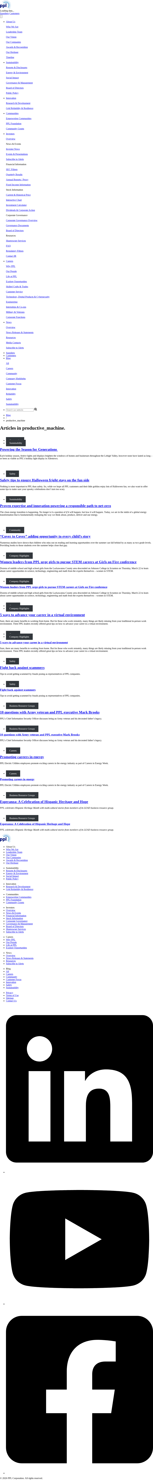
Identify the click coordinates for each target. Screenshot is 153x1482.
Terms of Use (12, 995)
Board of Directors (15, 88)
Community (11, 373)
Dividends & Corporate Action (20, 210)
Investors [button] (10, 133)
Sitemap (10, 998)
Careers (9, 368)
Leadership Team (14, 32)
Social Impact (12, 77)
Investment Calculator (16, 205)
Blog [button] (8, 358)
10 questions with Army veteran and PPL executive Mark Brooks (50, 712)
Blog (8, 415)
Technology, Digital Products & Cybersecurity (28, 297)
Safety (9, 399)
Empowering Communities (18, 118)
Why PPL (10, 266)
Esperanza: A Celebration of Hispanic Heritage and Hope (44, 802)
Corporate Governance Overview (22, 220)
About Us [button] (10, 21)
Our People (11, 271)
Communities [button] (12, 113)
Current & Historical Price (18, 195)
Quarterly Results (14, 174)
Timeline (10, 57)
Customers (14, 13)
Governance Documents (17, 225)
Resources (11, 337)
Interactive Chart (14, 200)
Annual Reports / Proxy (17, 179)
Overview (10, 139)
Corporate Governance (16, 921)
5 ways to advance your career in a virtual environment (42, 615)
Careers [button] (9, 261)
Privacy (9, 992)
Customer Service (14, 291)
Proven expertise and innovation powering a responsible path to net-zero (55, 506)
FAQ (8, 246)
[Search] (35, 409)
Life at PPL (11, 276)
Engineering (11, 302)
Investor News (13, 149)
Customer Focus (13, 383)
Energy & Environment (17, 72)
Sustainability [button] (12, 62)
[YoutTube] (79, 1304)
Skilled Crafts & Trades (17, 286)
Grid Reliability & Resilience (19, 108)
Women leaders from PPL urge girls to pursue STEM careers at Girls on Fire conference (68, 562)
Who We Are (12, 26)
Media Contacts (13, 342)
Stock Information (14, 918)
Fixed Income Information (18, 184)
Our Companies (13, 42)
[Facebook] (79, 1473)
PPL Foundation (13, 123)
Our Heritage (12, 52)
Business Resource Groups (22, 706)
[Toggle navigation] (1, 16)
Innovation (11, 389)
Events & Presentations (17, 154)
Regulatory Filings (14, 251)
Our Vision (11, 37)
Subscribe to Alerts (15, 159)
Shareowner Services (16, 240)
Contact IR (11, 256)
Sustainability (12, 404)
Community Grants (15, 128)
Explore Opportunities (16, 281)
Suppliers (4, 13)
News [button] (9, 322)
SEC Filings (11, 169)
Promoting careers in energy (22, 757)
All (7, 363)
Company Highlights (16, 378)
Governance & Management (19, 83)
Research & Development (18, 103)
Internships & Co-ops (16, 307)
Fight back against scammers (22, 668)
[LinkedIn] (79, 1172)
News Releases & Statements (19, 332)
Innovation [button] (11, 98)
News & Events (13, 913)
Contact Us (11, 1000)
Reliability (11, 394)
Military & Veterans (15, 312)
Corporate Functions (15, 317)
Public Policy (12, 93)
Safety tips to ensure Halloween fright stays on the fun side (44, 480)
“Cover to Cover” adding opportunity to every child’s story (45, 536)
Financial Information (16, 915)
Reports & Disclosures (16, 67)
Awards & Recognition (17, 47)
